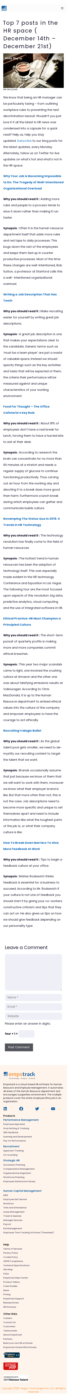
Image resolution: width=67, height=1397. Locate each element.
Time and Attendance (15, 1207)
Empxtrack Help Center (15, 1277)
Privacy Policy (10, 1252)
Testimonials (10, 1330)
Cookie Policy (10, 1257)
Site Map (8, 1269)
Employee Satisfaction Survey (19, 1181)
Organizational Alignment (17, 1173)
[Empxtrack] (4, 8)
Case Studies (10, 1286)
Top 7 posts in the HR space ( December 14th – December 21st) (30, 34)
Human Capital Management (22, 1191)
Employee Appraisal (14, 1124)
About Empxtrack (12, 1334)
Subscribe (24, 141)
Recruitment (11, 1146)
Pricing (6, 1294)
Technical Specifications (16, 1265)
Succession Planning (14, 1164)
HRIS (5, 1195)
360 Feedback (10, 1132)
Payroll (7, 1224)
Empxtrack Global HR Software (19, 1347)
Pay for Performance (14, 1140)
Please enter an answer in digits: (27, 1024)
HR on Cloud (10, 89)
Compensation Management (19, 1168)
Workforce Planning (13, 1177)
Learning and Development (17, 1136)
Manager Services (12, 1220)
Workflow (8, 1203)
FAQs (6, 1273)
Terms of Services (12, 1248)
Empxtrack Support (13, 1298)
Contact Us (9, 1322)
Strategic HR (11, 1160)
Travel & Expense (12, 1215)
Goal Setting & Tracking (16, 1128)
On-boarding (10, 1154)
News (6, 1290)
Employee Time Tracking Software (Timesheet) (28, 1232)
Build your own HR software (18, 1343)
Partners (7, 1339)
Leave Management (14, 1211)
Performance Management (21, 1120)
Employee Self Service (15, 1199)
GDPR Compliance (13, 1261)
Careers (7, 1318)
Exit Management (12, 1228)
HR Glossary (9, 1306)
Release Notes (11, 1302)
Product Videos (11, 1282)
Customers (9, 1326)
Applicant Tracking (13, 1150)
